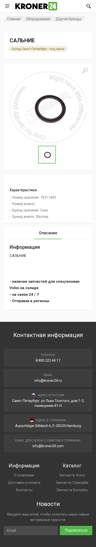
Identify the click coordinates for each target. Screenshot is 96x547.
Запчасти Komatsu (72, 490)
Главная (13, 19)
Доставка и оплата (24, 482)
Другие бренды (68, 19)
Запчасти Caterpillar (72, 482)
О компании (24, 475)
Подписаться (76, 530)
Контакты (24, 490)
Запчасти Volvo (72, 475)
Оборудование (38, 19)
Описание (48, 233)
